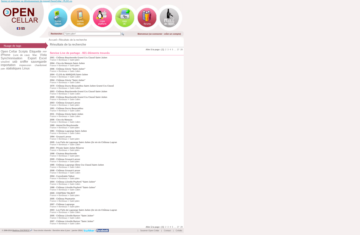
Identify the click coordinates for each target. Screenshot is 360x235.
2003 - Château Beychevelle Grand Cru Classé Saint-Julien (78, 91)
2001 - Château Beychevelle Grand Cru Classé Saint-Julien (78, 57)
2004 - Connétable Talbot (62, 176)
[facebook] (103, 230)
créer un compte (172, 34)
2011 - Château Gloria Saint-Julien (66, 114)
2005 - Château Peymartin (62, 199)
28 (181, 49)
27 (178, 49)
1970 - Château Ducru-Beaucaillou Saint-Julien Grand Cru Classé (82, 86)
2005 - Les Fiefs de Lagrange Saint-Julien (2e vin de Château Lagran (83, 142)
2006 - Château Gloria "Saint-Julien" (67, 69)
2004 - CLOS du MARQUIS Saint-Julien (69, 74)
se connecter (155, 34)
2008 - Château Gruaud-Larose (65, 170)
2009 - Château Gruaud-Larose (65, 159)
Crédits (179, 230)
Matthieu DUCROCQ (21, 230)
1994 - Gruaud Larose (60, 136)
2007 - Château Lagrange (62, 204)
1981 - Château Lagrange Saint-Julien (68, 131)
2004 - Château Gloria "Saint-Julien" (67, 80)
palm (3, 69)
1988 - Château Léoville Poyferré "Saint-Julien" (73, 187)
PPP (45, 52)
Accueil (53, 39)
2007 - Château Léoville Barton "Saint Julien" (72, 221)
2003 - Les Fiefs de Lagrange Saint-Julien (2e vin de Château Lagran (83, 210)
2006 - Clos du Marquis (61, 120)
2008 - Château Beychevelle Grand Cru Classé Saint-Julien (78, 97)
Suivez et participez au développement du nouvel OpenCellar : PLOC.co (36, 1)
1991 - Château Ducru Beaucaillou (66, 108)
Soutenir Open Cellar (149, 230)
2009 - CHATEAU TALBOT (62, 193)
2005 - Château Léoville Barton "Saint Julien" (72, 215)
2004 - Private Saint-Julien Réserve (67, 148)
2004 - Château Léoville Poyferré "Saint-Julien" (73, 182)
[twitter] (89, 230)
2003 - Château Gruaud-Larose (65, 103)
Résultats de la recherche (73, 39)
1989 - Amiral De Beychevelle (64, 125)
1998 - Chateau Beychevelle (63, 153)
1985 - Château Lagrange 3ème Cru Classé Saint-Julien (77, 165)
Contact (167, 230)
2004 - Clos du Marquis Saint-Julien (67, 63)
